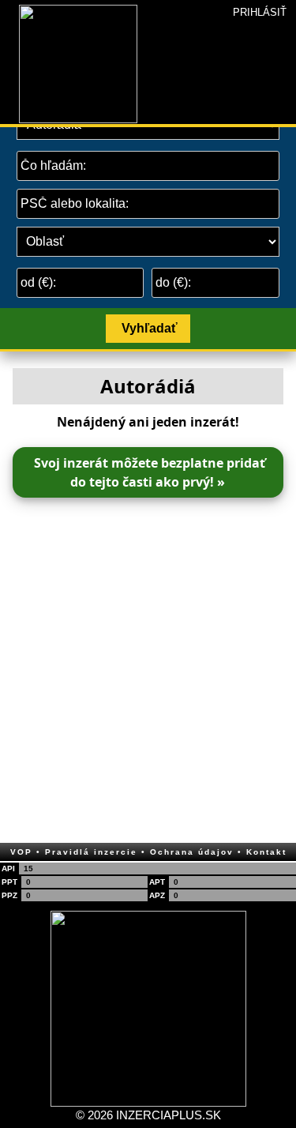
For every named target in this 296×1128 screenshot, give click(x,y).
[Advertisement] (148, 665)
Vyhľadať (150, 328)
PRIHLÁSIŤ (260, 12)
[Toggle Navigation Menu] (9, 4)
